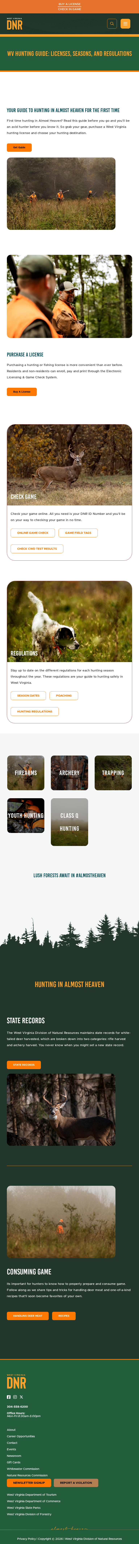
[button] (112, 24)
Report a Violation (76, 1482)
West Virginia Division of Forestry (29, 1514)
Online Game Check (33, 532)
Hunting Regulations (34, 711)
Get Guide (19, 147)
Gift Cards (13, 1462)
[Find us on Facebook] (10, 1397)
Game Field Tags (78, 532)
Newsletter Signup (29, 1482)
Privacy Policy (26, 1538)
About (11, 1429)
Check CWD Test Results (37, 548)
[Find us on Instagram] (16, 1397)
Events (11, 1449)
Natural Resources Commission (27, 1475)
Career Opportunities (21, 1436)
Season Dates (28, 695)
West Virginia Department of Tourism (31, 1494)
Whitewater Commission (23, 1469)
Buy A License (21, 392)
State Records (24, 1065)
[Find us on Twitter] (23, 1396)
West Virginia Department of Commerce (33, 1501)
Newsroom (14, 1455)
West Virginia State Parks (24, 1507)
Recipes (63, 1316)
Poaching (64, 695)
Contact (12, 1442)
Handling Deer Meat (27, 1316)
